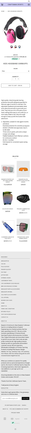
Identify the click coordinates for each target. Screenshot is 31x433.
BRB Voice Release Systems (9, 286)
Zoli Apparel (5, 297)
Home (2, 11)
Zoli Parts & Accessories (8, 294)
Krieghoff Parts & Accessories (10, 289)
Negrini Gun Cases (6, 300)
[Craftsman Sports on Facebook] (15, 429)
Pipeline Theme (15, 412)
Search (24, 405)
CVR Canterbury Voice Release (10, 283)
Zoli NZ (3, 263)
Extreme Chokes (6, 278)
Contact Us (4, 317)
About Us (4, 306)
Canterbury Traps (6, 280)
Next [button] (28, 31)
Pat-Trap (3, 272)
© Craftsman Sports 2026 (12, 405)
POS (11, 409)
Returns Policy (5, 311)
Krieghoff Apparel (6, 292)
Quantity (15, 76)
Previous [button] (3, 31)
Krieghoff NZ (5, 261)
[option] (15, 30)
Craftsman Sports (15, 4)
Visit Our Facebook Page (8, 314)
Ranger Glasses (6, 269)
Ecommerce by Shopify (21, 409)
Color (15, 68)
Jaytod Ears (4, 275)
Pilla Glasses (5, 266)
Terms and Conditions (8, 308)
